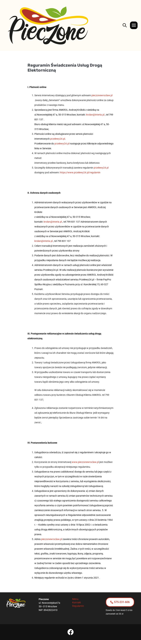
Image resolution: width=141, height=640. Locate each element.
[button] (125, 25)
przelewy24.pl (57, 138)
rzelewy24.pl (62, 143)
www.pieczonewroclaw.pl (85, 462)
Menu (75, 599)
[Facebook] (70, 632)
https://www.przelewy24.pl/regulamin (80, 172)
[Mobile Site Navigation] (134, 25)
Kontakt (76, 602)
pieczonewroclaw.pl (101, 95)
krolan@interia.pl (95, 114)
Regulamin (78, 606)
